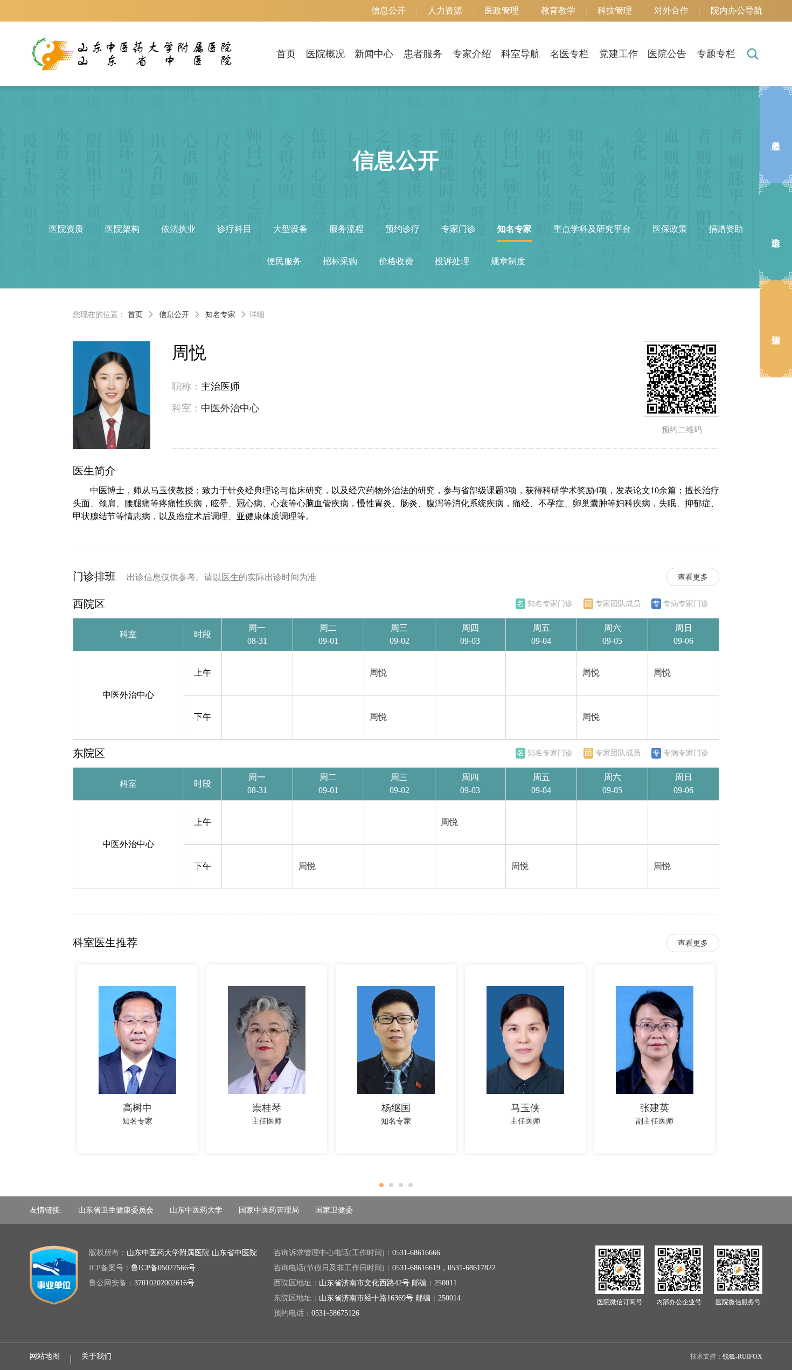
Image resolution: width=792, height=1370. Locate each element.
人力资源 (445, 10)
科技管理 (615, 10)
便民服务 (284, 261)
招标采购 (340, 261)
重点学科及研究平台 (592, 228)
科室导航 (520, 54)
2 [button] (394, 1188)
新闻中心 (374, 54)
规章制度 (508, 261)
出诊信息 (776, 231)
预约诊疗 (402, 228)
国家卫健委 (334, 1210)
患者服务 (423, 54)
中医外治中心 (230, 408)
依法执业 (178, 228)
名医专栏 (569, 54)
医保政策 (669, 228)
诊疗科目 (234, 228)
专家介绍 (472, 54)
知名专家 (514, 228)
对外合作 (671, 10)
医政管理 (501, 10)
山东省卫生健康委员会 (116, 1210)
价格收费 (396, 261)
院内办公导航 (736, 10)
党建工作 (618, 54)
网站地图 (45, 1356)
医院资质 (66, 228)
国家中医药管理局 (269, 1210)
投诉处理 (452, 261)
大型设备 (290, 228)
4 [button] (413, 1188)
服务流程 (346, 228)
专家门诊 (458, 228)
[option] (137, 1059)
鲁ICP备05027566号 (163, 1268)
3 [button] (404, 1188)
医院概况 (325, 54)
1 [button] (384, 1188)
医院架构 (122, 228)
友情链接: (46, 1210)
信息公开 (388, 10)
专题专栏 (716, 54)
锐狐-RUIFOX (742, 1356)
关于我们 (96, 1356)
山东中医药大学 (196, 1210)
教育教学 (558, 10)
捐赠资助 (725, 228)
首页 (286, 54)
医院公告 (667, 54)
